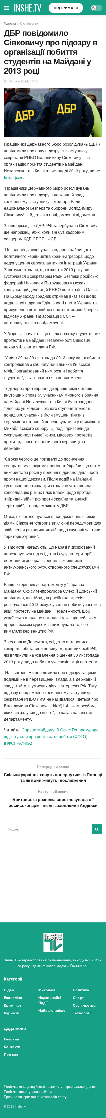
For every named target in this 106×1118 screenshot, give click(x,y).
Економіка (13, 997)
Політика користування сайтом (28, 1091)
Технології (82, 1012)
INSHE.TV (27, 7)
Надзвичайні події (49, 1000)
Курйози (11, 1012)
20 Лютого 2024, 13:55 (21, 81)
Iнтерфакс (13, 177)
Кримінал (12, 1005)
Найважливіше (51, 1010)
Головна (10, 23)
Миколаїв (47, 989)
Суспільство (29, 23)
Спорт (78, 997)
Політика (81, 989)
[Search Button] (97, 829)
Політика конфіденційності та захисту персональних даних (50, 1086)
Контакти (12, 1046)
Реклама (11, 1038)
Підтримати (66, 7)
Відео (9, 989)
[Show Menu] (6, 7)
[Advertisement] (53, 874)
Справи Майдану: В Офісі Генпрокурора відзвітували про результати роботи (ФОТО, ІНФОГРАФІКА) (51, 736)
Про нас (11, 1054)
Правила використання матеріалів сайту (35, 1096)
